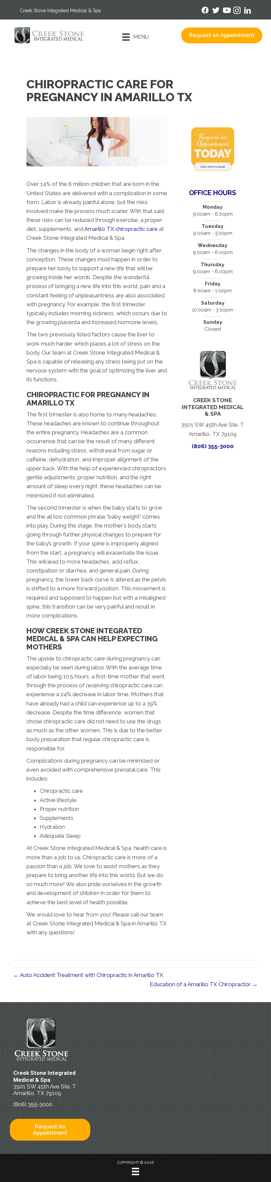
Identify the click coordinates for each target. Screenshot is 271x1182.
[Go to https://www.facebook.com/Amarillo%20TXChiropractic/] (205, 11)
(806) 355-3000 (213, 446)
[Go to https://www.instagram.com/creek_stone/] (237, 11)
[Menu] (135, 1171)
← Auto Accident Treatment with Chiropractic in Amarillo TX (88, 975)
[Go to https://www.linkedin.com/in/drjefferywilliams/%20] (247, 11)
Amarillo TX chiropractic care (121, 229)
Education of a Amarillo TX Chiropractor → (204, 984)
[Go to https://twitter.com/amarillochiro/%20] (215, 11)
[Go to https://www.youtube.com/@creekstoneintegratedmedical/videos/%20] (226, 11)
